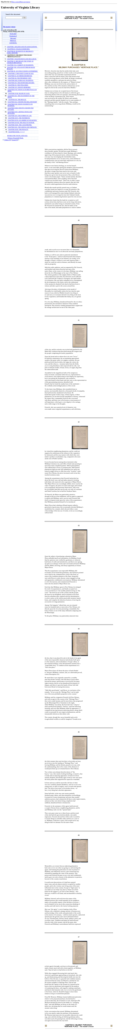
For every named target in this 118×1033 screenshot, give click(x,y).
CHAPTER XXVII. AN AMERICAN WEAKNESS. (22, 120)
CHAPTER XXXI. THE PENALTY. (18, 129)
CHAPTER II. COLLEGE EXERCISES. (18, 49)
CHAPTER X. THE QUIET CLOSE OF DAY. (21, 73)
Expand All (15, 140)
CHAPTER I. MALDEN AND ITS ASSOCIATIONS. (22, 47)
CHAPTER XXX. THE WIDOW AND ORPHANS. (22, 127)
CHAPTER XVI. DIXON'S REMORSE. (19, 87)
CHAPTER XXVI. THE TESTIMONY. (19, 118)
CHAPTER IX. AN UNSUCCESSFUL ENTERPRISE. (22, 71)
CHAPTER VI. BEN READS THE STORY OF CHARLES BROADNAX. (20, 62)
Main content (15, 2)
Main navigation (25, 2)
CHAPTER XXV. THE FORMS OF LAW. (20, 116)
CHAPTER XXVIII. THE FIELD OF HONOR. (21, 122)
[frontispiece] (13, 36)
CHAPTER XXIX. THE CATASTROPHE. (20, 125)
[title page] (13, 38)
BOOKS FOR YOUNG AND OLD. (17, 135)
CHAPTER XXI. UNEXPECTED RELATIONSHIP (22, 102)
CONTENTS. (13, 43)
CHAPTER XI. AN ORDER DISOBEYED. (20, 76)
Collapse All (7, 140)
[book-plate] (13, 34)
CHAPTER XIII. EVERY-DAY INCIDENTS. (21, 80)
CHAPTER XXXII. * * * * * (16, 132)
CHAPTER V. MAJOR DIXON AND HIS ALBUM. (22, 59)
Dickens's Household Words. (16, 138)
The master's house (9, 27)
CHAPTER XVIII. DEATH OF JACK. (19, 93)
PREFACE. (13, 40)
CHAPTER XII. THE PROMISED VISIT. (19, 78)
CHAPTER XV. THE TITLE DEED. (18, 85)
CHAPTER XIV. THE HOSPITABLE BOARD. (21, 83)
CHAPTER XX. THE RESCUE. (17, 99)
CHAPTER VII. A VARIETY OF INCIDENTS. (20, 65)
